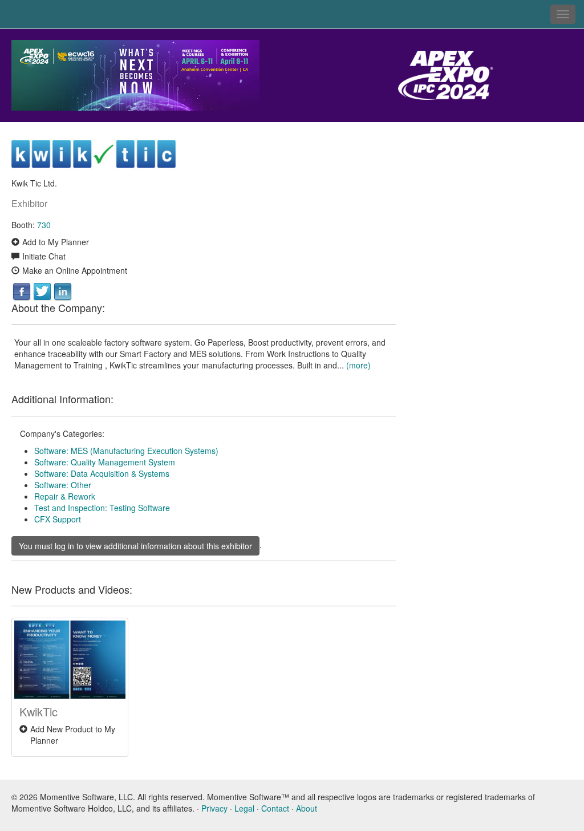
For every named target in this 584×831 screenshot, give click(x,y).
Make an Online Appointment (74, 270)
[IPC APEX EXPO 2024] (146, 74)
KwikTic (38, 711)
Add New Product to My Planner (72, 734)
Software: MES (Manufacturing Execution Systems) (126, 450)
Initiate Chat (44, 256)
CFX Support (57, 519)
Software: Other (62, 485)
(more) (358, 365)
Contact (275, 808)
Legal (244, 808)
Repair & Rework (64, 496)
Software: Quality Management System (104, 462)
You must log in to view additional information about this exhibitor (135, 546)
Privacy (214, 808)
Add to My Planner (55, 242)
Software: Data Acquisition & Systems (101, 473)
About (306, 808)
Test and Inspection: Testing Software (102, 507)
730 (44, 224)
